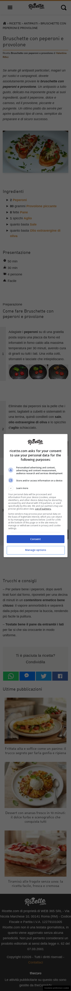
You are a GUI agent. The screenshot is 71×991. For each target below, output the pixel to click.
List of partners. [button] (43, 508)
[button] (35, 488)
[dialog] (36, 495)
